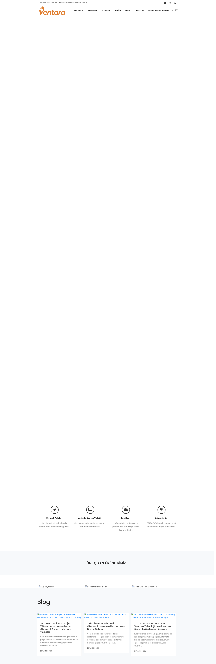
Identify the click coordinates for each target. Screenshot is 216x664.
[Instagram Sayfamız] (169, 2)
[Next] (211, 256)
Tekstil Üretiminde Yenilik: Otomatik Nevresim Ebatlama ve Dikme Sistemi (106, 626)
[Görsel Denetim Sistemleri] (154, 586)
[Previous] (5, 256)
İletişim (118, 10)
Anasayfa (78, 10)
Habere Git (46, 268)
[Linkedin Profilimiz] (174, 2)
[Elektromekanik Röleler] (108, 586)
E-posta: (73, 2)
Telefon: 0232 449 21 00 (48, 2)
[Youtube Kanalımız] (164, 2)
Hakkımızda (92, 10)
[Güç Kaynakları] (61, 586)
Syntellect (139, 10)
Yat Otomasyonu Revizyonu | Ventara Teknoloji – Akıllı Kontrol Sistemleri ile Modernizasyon (152, 626)
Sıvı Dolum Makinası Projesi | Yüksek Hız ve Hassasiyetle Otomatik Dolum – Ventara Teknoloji (56, 627)
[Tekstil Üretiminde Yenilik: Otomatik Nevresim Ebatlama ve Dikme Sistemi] (106, 616)
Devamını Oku (46, 651)
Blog (127, 10)
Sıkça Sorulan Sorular (159, 10)
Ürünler (106, 10)
